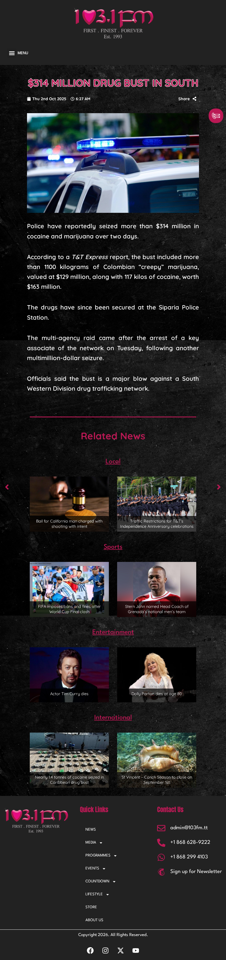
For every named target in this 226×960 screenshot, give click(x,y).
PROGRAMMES (98, 855)
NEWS (90, 829)
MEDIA (90, 842)
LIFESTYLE (94, 894)
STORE (91, 907)
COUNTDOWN (97, 881)
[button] (11, 53)
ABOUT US (94, 920)
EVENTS (92, 868)
